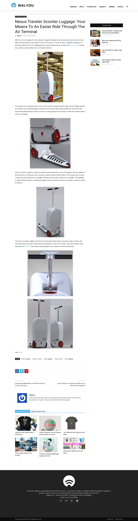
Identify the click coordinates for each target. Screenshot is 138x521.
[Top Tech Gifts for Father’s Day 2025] (95, 52)
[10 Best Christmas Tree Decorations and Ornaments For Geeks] (50, 423)
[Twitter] (77, 501)
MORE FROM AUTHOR (38, 411)
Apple (82, 7)
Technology (91, 7)
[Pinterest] (66, 501)
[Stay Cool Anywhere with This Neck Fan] (95, 43)
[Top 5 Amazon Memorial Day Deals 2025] (95, 62)
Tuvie (19, 352)
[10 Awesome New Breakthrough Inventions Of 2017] (50, 444)
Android (73, 7)
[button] (127, 7)
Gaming (112, 7)
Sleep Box (27, 246)
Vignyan (19, 35)
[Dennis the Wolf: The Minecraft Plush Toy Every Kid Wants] (95, 33)
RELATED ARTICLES (22, 411)
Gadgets (102, 7)
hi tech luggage (48, 359)
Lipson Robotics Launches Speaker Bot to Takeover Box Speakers (71, 384)
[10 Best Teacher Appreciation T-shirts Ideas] (26, 423)
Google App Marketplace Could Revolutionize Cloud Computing (30, 384)
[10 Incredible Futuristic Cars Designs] (26, 444)
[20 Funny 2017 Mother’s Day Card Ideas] (74, 443)
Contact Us (110, 519)
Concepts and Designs (27, 14)
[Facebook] (61, 501)
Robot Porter (74, 45)
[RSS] (72, 501)
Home (17, 14)
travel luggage (69, 359)
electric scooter (37, 359)
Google (120, 7)
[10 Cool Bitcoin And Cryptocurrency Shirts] (74, 423)
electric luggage (26, 359)
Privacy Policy (119, 519)
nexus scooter (59, 359)
